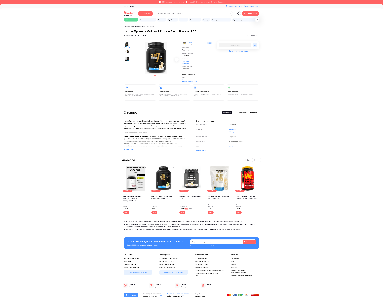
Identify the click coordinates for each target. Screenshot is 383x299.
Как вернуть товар (201, 264)
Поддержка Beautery (239, 51)
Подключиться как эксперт (173, 272)
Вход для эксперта (253, 6)
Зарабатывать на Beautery (168, 258)
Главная (126, 26)
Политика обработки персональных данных (238, 271)
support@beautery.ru (151, 296)
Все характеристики (189, 81)
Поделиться (142, 36)
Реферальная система (167, 264)
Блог (232, 261)
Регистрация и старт (166, 261)
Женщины (185, 63)
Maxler (190, 42)
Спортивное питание (137, 26)
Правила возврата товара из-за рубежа (209, 270)
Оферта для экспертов (167, 267)
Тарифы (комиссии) (130, 264)
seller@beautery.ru (174, 296)
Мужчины (185, 61)
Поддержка (132, 295)
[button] (257, 20)
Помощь (233, 264)
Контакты (234, 267)
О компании (235, 258)
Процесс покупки (201, 258)
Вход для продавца (235, 6)
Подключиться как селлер (138, 272)
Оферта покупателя (202, 267)
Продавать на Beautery (132, 258)
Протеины (150, 26)
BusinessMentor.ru (201, 296)
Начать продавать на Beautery (178, 294)
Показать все (128, 150)
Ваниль (231, 146)
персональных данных (223, 246)
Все (248, 160)
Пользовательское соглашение (241, 275)
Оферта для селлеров (131, 267)
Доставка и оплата (202, 261)
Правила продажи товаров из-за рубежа (206, 274)
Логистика (127, 261)
